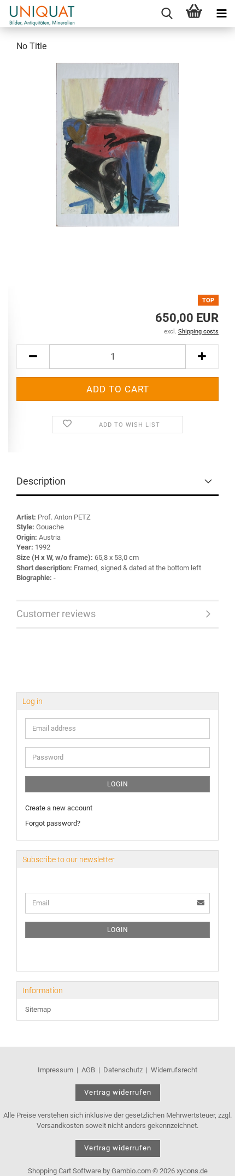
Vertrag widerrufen (117, 1092)
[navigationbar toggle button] (221, 13)
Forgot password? (52, 823)
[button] (32, 356)
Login (117, 784)
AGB (88, 1070)
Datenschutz (123, 1070)
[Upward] (205, 1159)
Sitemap (38, 1009)
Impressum (55, 1070)
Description (41, 481)
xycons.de (192, 1171)
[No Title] (117, 144)
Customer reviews (56, 613)
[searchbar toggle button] (166, 13)
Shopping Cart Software (64, 1171)
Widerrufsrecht (174, 1070)
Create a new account (58, 808)
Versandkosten (60, 1125)
